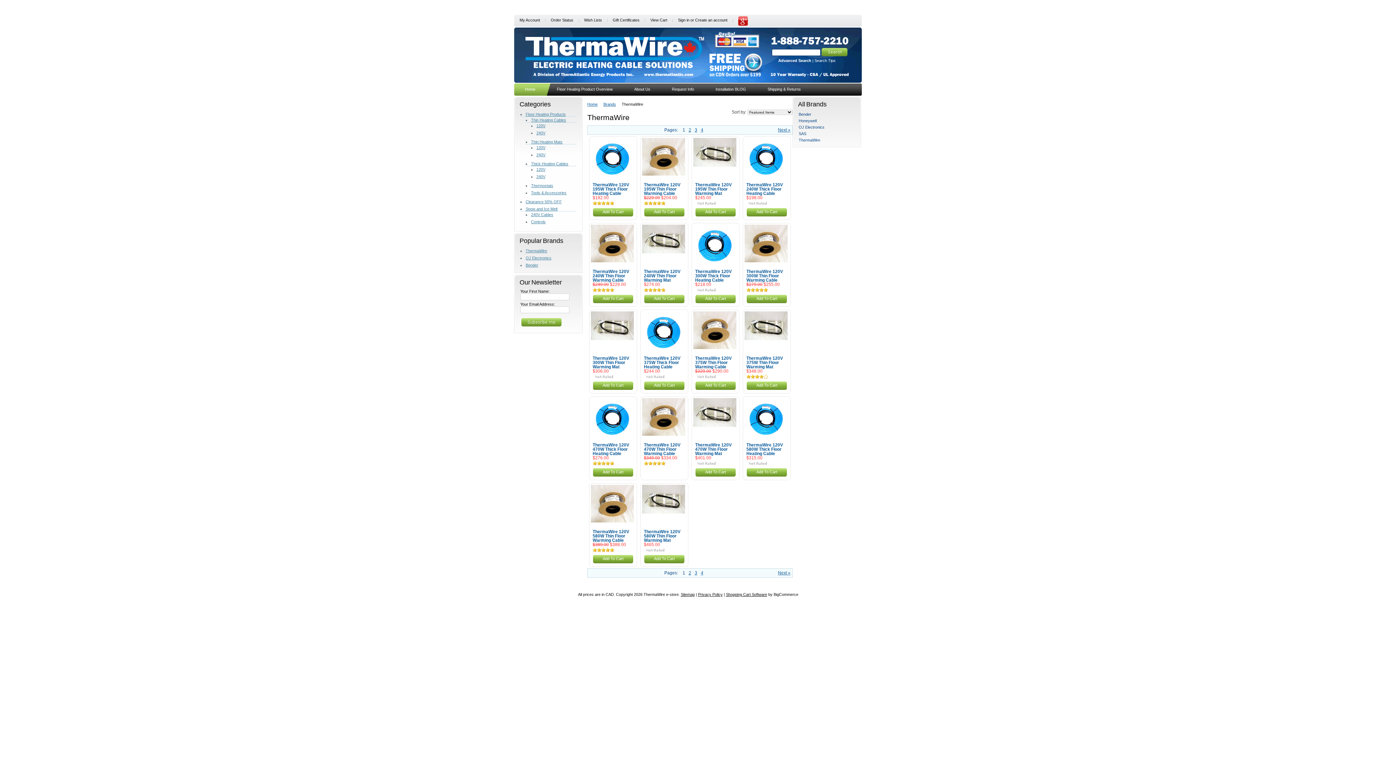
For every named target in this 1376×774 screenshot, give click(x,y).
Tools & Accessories (549, 193)
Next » (784, 130)
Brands (609, 104)
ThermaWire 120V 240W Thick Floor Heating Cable (764, 189)
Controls (538, 222)
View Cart (658, 20)
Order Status (562, 20)
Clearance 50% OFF (544, 202)
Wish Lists (593, 20)
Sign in (683, 20)
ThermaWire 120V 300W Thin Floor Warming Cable (764, 275)
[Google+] (743, 24)
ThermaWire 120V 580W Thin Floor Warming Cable (611, 536)
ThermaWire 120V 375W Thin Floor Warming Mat (764, 362)
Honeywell (808, 121)
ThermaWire (536, 251)
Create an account (711, 20)
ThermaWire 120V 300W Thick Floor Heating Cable (713, 275)
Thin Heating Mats (547, 142)
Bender (532, 265)
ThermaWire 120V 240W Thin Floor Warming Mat (662, 275)
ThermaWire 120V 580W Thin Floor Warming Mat (662, 536)
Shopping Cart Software (746, 594)
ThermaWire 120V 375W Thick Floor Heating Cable (662, 362)
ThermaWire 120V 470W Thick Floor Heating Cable (611, 449)
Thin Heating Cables (548, 120)
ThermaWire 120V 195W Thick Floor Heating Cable (611, 189)
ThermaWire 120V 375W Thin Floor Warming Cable (713, 362)
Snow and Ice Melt (542, 209)
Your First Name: (535, 291)
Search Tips (825, 60)
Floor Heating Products (546, 114)
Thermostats (542, 185)
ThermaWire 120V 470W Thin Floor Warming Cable (662, 449)
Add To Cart (613, 212)
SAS (802, 134)
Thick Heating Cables (549, 164)
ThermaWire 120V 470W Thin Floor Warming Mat (713, 449)
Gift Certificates (626, 20)
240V (540, 133)
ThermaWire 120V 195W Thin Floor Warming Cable (662, 189)
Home (592, 104)
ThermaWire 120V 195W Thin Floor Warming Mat (713, 189)
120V (540, 126)
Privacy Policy (710, 594)
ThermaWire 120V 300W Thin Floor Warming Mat (611, 362)
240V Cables (542, 214)
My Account (530, 20)
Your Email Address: (537, 304)
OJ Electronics (538, 258)
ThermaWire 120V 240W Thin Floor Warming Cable (611, 275)
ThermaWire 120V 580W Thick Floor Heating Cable (764, 449)
